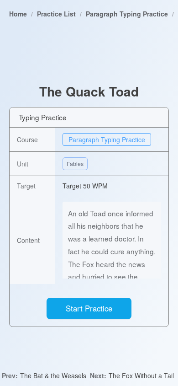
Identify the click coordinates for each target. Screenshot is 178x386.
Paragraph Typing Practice (127, 14)
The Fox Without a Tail (141, 375)
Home (18, 14)
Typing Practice (43, 117)
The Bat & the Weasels (53, 375)
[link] (18, 14)
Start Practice (89, 308)
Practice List (56, 14)
